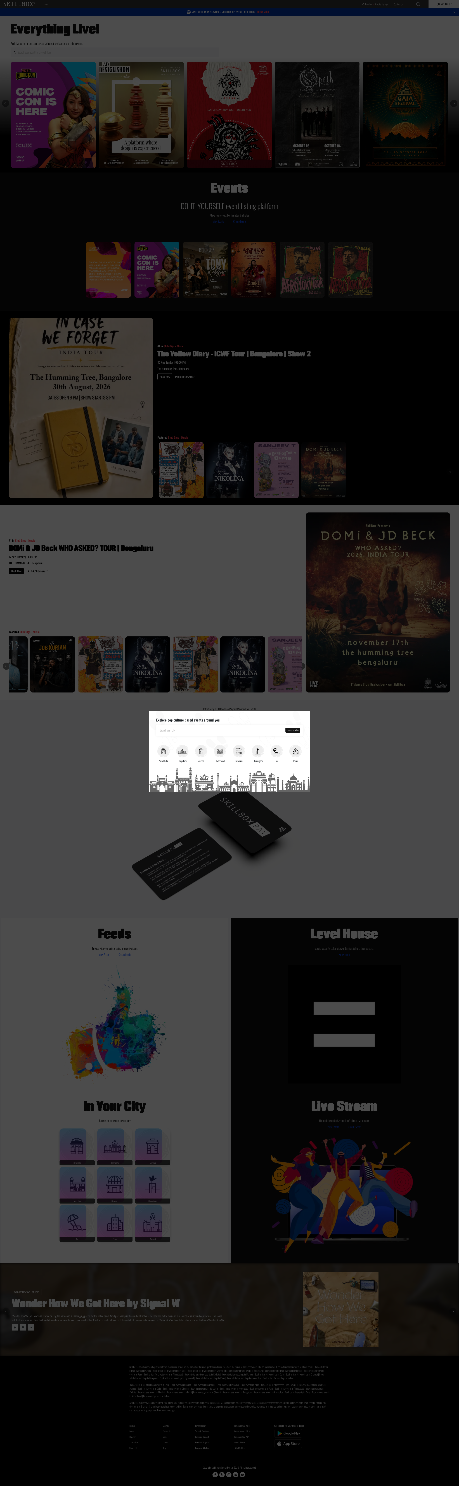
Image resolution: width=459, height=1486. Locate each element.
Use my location (293, 730)
